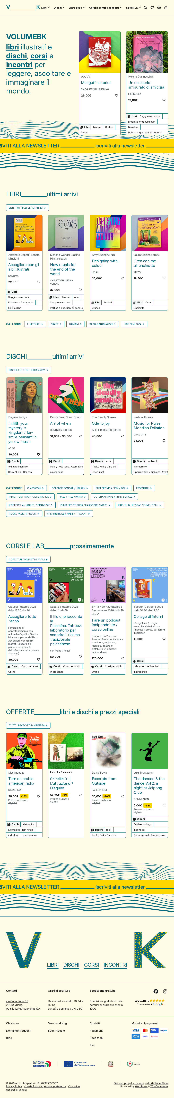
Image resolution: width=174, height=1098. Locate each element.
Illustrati (97, 127)
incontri (19, 64)
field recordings (143, 824)
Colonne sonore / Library (68, 488)
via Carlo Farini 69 (17, 1001)
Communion (141, 799)
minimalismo (140, 466)
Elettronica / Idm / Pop (111, 488)
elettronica (28, 824)
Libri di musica (133, 324)
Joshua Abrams (143, 417)
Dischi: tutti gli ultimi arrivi (27, 370)
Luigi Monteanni (143, 772)
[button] (116, 95)
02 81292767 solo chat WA (23, 1008)
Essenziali (142, 488)
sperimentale (29, 835)
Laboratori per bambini (146, 666)
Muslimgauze (16, 772)
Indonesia (139, 829)
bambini (74, 324)
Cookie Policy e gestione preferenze (45, 1086)
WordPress (141, 1086)
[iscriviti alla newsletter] (87, 146)
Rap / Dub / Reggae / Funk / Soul (138, 505)
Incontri (115, 965)
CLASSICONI (34, 488)
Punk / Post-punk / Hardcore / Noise (83, 505)
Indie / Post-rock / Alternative (66, 466)
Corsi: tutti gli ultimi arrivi (27, 559)
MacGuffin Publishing (95, 89)
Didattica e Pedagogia (20, 302)
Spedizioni (96, 1038)
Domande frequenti (18, 1030)
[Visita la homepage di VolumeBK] (23, 7)
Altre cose (75, 7)
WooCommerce (159, 1086)
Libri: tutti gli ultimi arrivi (26, 207)
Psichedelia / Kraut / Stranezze (29, 505)
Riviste (84, 132)
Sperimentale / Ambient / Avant (151, 472)
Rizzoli (138, 272)
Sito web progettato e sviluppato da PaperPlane (141, 1083)
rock (108, 461)
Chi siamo (12, 1023)
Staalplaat (15, 789)
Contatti (95, 1023)
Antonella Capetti (18, 255)
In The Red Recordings (106, 430)
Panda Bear (57, 417)
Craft (148, 302)
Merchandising (57, 1023)
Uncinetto (139, 307)
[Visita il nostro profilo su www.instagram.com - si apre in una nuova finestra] (165, 991)
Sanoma (13, 275)
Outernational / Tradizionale (113, 496)
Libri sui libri (14, 307)
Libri (44, 7)
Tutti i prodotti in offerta (27, 725)
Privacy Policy (14, 1086)
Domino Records (61, 430)
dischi (16, 55)
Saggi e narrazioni (150, 116)
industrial (13, 835)
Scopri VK (132, 7)
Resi (92, 1045)
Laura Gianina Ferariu (147, 255)
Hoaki (95, 272)
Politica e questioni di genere (144, 132)
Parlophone (100, 789)
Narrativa (133, 127)
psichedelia (56, 472)
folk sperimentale (18, 466)
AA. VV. (86, 76)
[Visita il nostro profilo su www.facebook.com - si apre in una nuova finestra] (155, 991)
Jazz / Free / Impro (71, 496)
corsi (38, 55)
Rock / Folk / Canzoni (20, 472)
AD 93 (11, 448)
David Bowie (100, 772)
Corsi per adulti (29, 666)
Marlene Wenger (60, 255)
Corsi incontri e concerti (104, 7)
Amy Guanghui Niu (103, 255)
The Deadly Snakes (104, 417)
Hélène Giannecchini (140, 76)
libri (12, 46)
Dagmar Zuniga (17, 417)
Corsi (91, 965)
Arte (76, 297)
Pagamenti (96, 1030)
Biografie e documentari (141, 121)
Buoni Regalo (56, 1030)
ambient (152, 461)
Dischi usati (98, 472)
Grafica (109, 127)
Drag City (140, 434)
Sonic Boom (73, 417)
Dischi (58, 7)
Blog (9, 1038)
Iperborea (134, 93)
